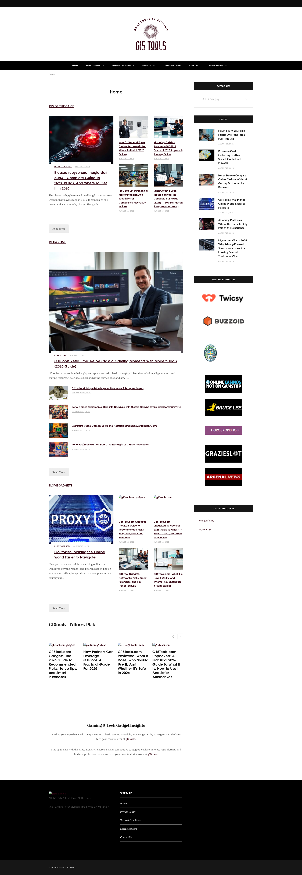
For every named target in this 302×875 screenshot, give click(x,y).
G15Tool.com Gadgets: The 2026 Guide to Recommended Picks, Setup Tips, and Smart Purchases (132, 529)
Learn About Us (217, 65)
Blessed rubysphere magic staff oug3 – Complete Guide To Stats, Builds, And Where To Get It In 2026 (80, 180)
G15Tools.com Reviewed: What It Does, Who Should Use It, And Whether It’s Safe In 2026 (133, 661)
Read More (58, 228)
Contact (194, 65)
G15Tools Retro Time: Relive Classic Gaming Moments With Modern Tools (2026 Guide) (115, 363)
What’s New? (94, 65)
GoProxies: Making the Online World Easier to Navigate (79, 554)
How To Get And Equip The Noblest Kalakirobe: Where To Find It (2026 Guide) (132, 148)
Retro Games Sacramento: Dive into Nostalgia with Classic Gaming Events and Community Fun (126, 407)
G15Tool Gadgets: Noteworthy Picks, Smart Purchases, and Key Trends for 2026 (132, 579)
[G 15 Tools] (151, 34)
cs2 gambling (206, 520)
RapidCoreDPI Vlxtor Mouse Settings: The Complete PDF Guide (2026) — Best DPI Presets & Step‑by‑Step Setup (168, 198)
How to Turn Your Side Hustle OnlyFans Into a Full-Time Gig (232, 134)
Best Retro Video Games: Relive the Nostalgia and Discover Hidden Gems (114, 426)
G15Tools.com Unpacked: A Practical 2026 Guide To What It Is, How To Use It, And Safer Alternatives (168, 529)
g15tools (130, 738)
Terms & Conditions (130, 820)
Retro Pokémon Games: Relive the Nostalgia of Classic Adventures (110, 444)
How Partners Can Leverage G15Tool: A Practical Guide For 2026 (98, 659)
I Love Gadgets (173, 65)
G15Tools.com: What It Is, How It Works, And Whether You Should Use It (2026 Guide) (168, 579)
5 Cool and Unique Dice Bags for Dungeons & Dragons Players (107, 388)
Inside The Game (122, 65)
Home (75, 65)
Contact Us (126, 837)
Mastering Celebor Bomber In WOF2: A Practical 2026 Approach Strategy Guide (168, 148)
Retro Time (149, 65)
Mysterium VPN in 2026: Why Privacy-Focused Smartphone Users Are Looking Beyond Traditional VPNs (233, 248)
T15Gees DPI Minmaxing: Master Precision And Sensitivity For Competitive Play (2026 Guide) (133, 198)
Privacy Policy (127, 811)
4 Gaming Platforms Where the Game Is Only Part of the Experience (232, 223)
